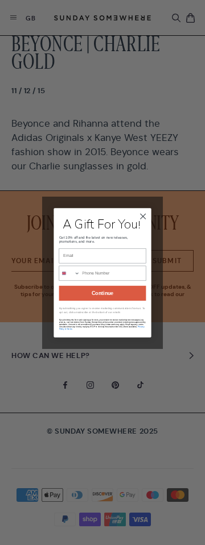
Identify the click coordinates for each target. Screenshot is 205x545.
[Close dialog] (143, 216)
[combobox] (69, 273)
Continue (102, 293)
